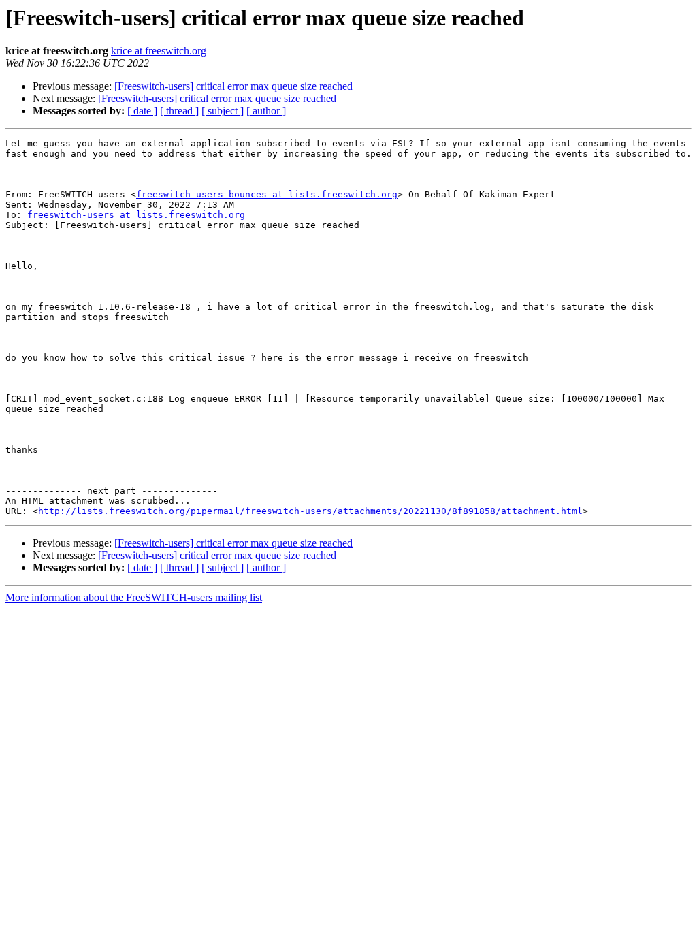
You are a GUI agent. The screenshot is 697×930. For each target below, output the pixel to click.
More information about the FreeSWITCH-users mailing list (133, 597)
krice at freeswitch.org (158, 51)
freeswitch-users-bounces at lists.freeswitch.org (267, 194)
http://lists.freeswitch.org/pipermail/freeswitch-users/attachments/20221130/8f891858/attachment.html (310, 511)
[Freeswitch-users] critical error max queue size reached (233, 86)
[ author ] (266, 110)
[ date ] (142, 110)
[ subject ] (222, 110)
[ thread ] (179, 110)
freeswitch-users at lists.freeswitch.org (136, 215)
